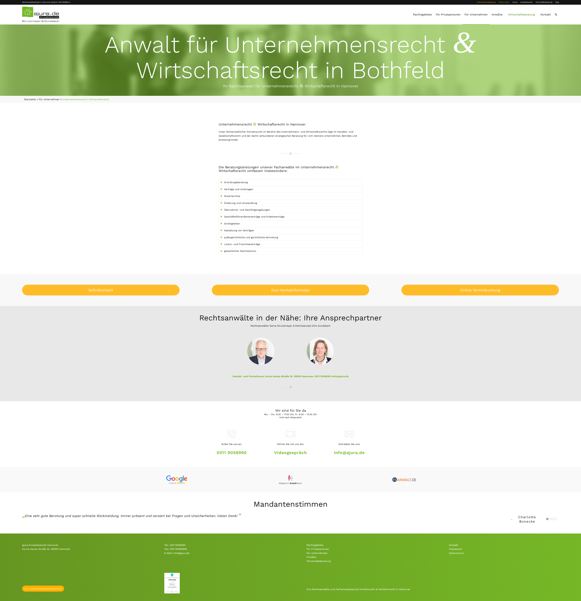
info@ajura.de (340, 376)
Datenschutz (456, 553)
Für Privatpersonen (318, 549)
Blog (557, 2)
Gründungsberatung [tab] (236, 182)
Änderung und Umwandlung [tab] (240, 203)
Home (514, 2)
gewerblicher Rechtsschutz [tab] (240, 251)
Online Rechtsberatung (486, 2)
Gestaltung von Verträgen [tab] (239, 230)
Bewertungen (504, 2)
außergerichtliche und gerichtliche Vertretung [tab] (251, 237)
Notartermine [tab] (232, 196)
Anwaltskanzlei (526, 2)
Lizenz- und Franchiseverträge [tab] (242, 244)
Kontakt (453, 545)
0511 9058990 (232, 452)
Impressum (455, 549)
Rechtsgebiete (315, 545)
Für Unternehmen (317, 553)
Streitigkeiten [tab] (232, 223)
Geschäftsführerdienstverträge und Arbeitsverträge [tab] (254, 216)
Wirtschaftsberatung (544, 2)
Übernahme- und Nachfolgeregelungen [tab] (247, 209)
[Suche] (556, 14)
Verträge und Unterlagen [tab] (238, 189)
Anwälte (311, 557)
